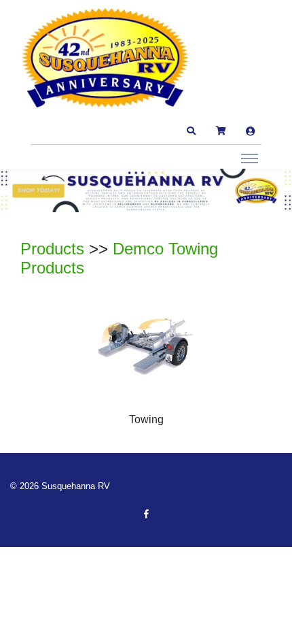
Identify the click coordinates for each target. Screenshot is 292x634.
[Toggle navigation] (249, 158)
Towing (146, 419)
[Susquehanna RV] (105, 58)
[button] (191, 131)
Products (52, 248)
